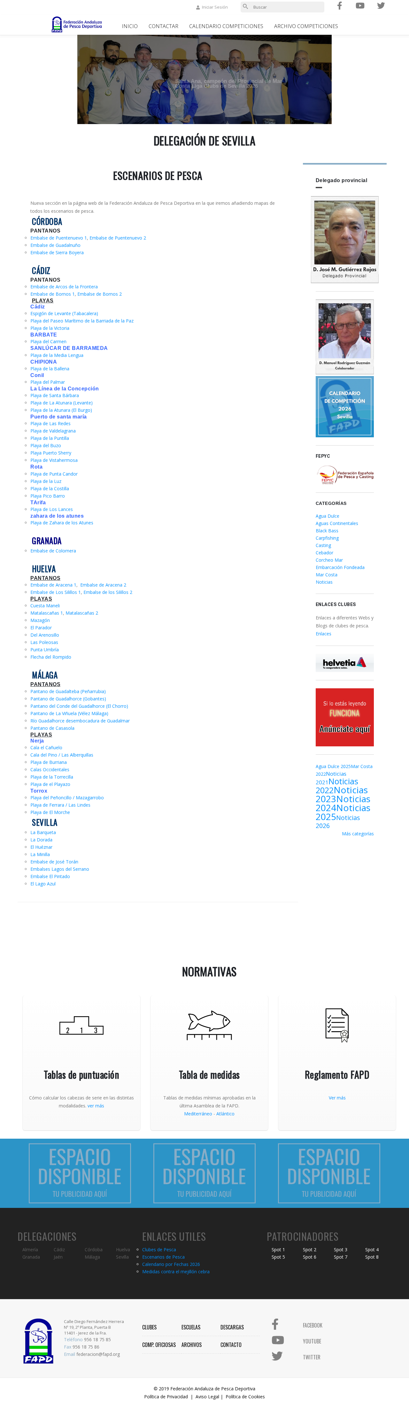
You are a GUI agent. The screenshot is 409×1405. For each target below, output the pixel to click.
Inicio (130, 26)
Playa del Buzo (45, 445)
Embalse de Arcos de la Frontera (64, 287)
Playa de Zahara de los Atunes (61, 523)
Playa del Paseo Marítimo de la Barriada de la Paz (82, 321)
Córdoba (94, 1249)
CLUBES (149, 1327)
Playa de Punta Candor (54, 474)
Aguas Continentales (337, 523)
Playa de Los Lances (51, 509)
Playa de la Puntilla (49, 438)
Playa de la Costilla (49, 488)
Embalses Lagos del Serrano (59, 869)
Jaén (58, 1257)
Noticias (324, 582)
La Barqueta (43, 832)
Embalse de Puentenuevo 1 (58, 238)
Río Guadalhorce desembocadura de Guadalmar (80, 721)
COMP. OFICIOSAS (159, 1345)
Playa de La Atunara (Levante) (61, 403)
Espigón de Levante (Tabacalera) (64, 313)
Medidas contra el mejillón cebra (176, 1271)
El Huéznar (41, 847)
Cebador (324, 553)
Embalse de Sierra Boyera (57, 252)
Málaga (92, 1257)
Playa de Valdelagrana (53, 431)
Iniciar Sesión (215, 7)
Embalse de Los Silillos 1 (55, 592)
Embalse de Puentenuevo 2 (117, 238)
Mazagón (40, 620)
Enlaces (323, 634)
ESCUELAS (190, 1327)
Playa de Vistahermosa (54, 460)
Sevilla (122, 1257)
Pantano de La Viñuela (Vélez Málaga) (69, 713)
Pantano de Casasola (52, 728)
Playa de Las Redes (50, 423)
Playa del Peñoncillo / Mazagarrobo (67, 798)
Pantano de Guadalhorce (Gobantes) (68, 699)
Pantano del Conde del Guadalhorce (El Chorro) (79, 706)
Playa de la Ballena (49, 369)
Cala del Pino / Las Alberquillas (61, 755)
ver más (96, 1106)
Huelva (123, 1249)
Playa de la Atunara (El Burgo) (61, 410)
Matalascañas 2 (82, 613)
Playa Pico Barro (47, 496)
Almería (30, 1249)
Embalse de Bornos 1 (52, 294)
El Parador (41, 628)
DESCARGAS (232, 1327)
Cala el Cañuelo (46, 747)
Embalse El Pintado (50, 876)
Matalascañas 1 (46, 613)
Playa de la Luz (45, 481)
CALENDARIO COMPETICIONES (226, 26)
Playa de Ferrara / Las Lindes (60, 805)
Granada (31, 1257)
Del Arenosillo (44, 635)
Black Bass (327, 531)
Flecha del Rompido (50, 657)
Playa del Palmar (47, 382)
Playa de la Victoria (49, 328)
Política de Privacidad (166, 1397)
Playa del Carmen (48, 341)
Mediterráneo (198, 1114)
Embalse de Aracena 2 (103, 585)
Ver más (337, 1098)
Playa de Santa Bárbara (54, 395)
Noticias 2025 (343, 812)
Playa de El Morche (50, 812)
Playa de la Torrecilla (51, 777)
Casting (323, 545)
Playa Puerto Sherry (50, 453)
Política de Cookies (245, 1397)
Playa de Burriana (48, 762)
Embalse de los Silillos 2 (107, 592)
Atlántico (225, 1114)
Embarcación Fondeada (340, 567)
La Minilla (40, 854)
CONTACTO (231, 1345)
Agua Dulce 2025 (333, 766)
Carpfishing (327, 538)
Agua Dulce (327, 516)
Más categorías (358, 834)
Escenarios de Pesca (163, 1257)
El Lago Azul (43, 884)
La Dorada (41, 840)
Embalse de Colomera (53, 551)
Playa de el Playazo (50, 784)
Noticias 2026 (338, 821)
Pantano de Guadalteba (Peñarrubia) (68, 691)
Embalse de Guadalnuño (55, 245)
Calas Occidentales (49, 769)
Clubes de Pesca (159, 1249)
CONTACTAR (163, 26)
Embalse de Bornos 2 (99, 294)
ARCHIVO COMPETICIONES (306, 26)
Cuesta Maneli (45, 606)
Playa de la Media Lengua (56, 355)
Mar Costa (326, 575)
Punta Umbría (44, 650)
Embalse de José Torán (54, 862)
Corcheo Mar (329, 560)
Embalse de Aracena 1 (53, 585)
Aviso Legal (207, 1397)
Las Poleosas (44, 642)
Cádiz (59, 1249)
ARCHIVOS (191, 1345)
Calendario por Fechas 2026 (171, 1264)
